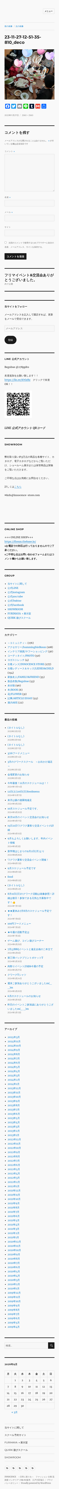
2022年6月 (14, 1164)
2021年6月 (14, 1216)
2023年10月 (14, 1096)
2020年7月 (14, 1262)
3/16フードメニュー (19, 753)
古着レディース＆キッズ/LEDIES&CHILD (31, 668)
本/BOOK (13, 689)
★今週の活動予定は (18, 932)
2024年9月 (14, 1049)
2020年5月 (14, 1271)
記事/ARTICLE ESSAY (20, 698)
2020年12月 (14, 1241)
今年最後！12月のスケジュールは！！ (28, 783)
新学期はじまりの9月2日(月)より (26, 851)
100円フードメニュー (19, 923)
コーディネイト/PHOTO (21, 655)
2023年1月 (13, 1135)
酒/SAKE (13, 702)
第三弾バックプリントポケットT (25, 957)
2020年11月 (14, 1245)
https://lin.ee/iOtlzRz (17, 379)
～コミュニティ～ (17, 642)
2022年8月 (14, 1156)
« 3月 (14, 1412)
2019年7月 (14, 1314)
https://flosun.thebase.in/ (20, 541)
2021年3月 (13, 1228)
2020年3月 (14, 1279)
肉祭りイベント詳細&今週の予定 (25, 966)
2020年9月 (14, 1254)
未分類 (11, 685)
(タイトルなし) (16, 727)
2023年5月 (14, 1118)
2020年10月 (14, 1250)
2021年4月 (14, 1224)
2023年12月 (14, 1088)
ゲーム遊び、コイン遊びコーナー (26, 940)
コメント (10, 151)
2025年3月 (14, 1037)
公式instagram (16, 592)
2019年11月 (14, 1297)
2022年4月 (14, 1173)
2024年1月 (14, 1083)
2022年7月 (14, 1160)
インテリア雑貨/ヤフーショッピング (27, 651)
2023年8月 (14, 1105)
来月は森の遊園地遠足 (20, 800)
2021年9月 (14, 1203)
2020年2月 (14, 1284)
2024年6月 (14, 1062)
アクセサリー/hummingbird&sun (27, 647)
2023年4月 (14, 1122)
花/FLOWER (14, 694)
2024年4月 (14, 1071)
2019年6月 (14, 1318)
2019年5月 (14, 1322)
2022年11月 (14, 1143)
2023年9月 (14, 1101)
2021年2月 (14, 1233)
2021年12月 (14, 1190)
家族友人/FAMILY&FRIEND (23, 676)
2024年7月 (14, 1058)
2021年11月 (14, 1194)
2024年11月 (14, 1041)
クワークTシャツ (17, 974)
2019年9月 (14, 1305)
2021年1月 (13, 1237)
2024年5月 (14, 1066)
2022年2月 (14, 1181)
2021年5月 (14, 1220)
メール (9, 212)
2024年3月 (14, 1075)
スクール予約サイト (15, 1435)
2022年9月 (14, 1152)
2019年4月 (14, 1326)
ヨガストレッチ (16, 659)
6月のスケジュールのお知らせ (24, 996)
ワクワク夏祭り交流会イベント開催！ (28, 859)
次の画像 (19, 26)
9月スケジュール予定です (22, 868)
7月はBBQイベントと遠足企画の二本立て (30, 949)
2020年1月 (14, 1288)
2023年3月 (14, 1126)
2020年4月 (14, 1275)
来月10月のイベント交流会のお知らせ (28, 817)
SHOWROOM (15, 609)
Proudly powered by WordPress (36, 1483)
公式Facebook (16, 604)
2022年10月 (14, 1147)
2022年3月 (14, 1177)
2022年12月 (14, 1139)
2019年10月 (14, 1301)
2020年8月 (14, 1258)
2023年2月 (14, 1130)
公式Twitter (14, 600)
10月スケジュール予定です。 (23, 808)
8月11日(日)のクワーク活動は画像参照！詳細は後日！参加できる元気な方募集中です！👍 (31, 898)
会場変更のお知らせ (18, 774)
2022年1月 (14, 1186)
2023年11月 (14, 1092)
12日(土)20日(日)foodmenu (23, 791)
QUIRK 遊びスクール (19, 617)
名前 (8, 197)
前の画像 (8, 26)
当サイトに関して (17, 583)
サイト (8, 227)
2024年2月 (14, 1079)
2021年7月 (13, 1211)
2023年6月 (14, 1113)
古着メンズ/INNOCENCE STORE (26, 664)
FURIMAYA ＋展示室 (19, 613)
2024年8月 (14, 1054)
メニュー (49, 11)
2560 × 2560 (27, 115)
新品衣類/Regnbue (18, 681)
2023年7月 (14, 1109)
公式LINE (13, 587)
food (10, 876)
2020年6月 (14, 1267)
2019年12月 (14, 1292)
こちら (17, 486)
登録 (10, 339)
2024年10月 (14, 1045)
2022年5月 (14, 1169)
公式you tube (15, 596)
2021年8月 (14, 1207)
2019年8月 (14, 1309)
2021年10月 (14, 1199)
